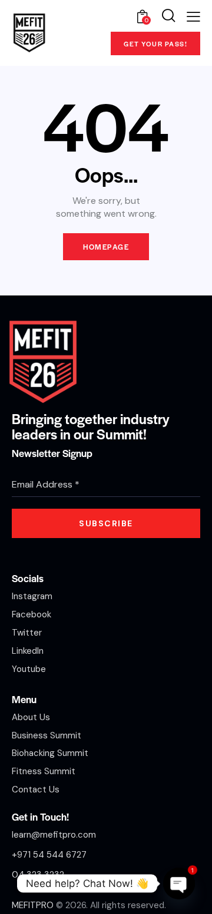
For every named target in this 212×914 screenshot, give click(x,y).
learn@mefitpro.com (54, 835)
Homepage (106, 246)
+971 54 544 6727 (49, 855)
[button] (193, 16)
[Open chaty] (179, 883)
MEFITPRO (33, 905)
